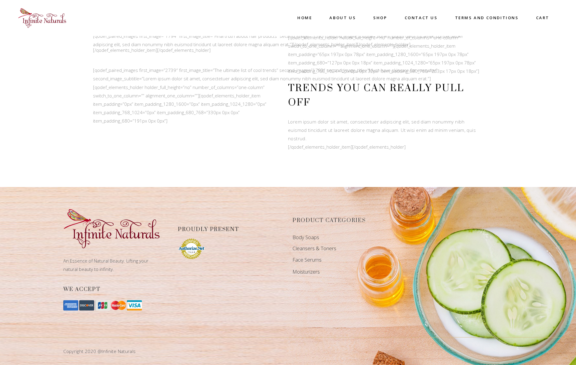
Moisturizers (306, 271)
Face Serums (307, 259)
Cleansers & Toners (314, 248)
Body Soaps (305, 237)
